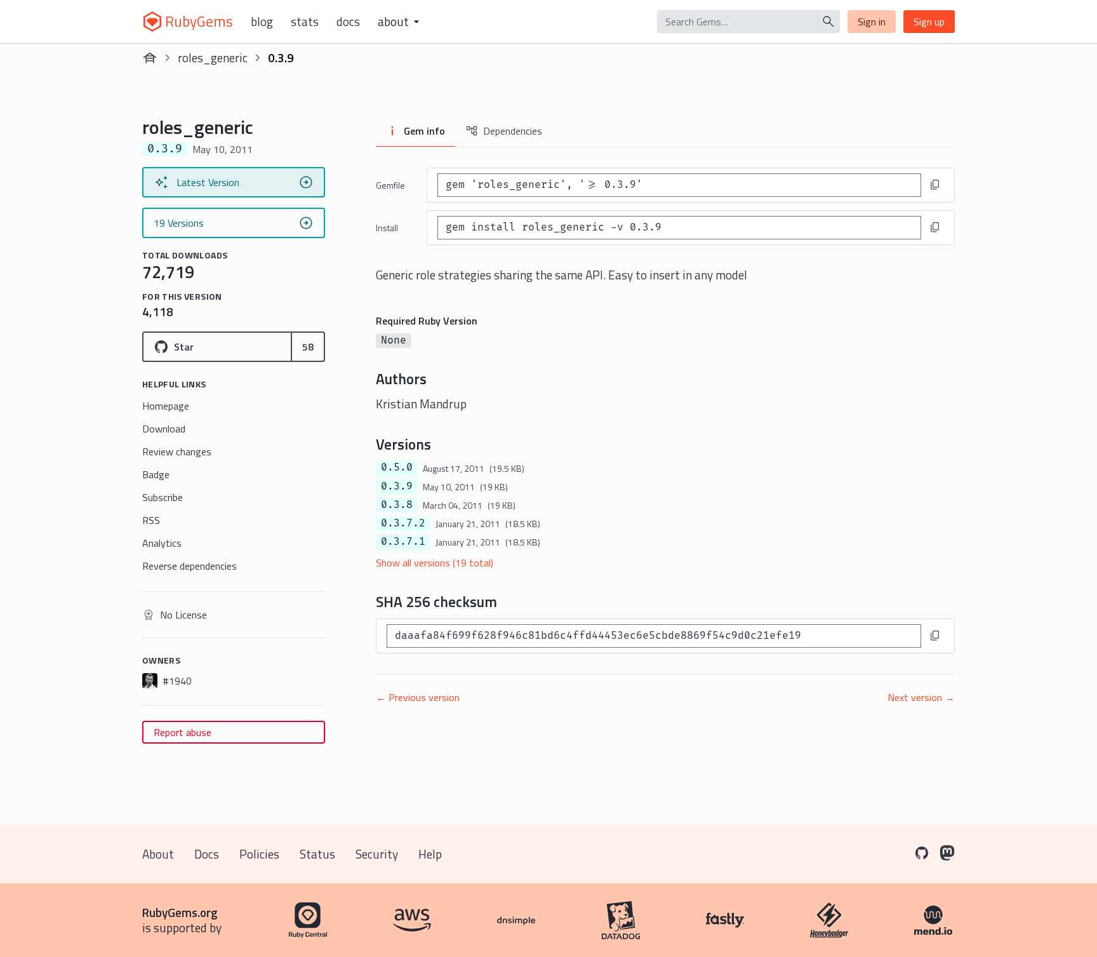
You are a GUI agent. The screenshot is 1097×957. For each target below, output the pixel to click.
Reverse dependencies (189, 565)
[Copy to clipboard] (935, 185)
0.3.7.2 (403, 523)
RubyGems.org (180, 912)
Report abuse (182, 732)
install (387, 227)
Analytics (162, 543)
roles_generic (213, 57)
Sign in (872, 21)
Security (377, 854)
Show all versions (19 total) (434, 562)
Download (163, 428)
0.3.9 (397, 486)
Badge (156, 474)
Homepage (165, 405)
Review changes (176, 451)
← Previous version (418, 697)
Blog (262, 21)
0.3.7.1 (403, 541)
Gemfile (390, 185)
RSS (151, 520)
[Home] (150, 58)
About (158, 854)
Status (317, 854)
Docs (348, 21)
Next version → (921, 697)
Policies (259, 854)
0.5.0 (397, 467)
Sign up (929, 21)
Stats (305, 21)
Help (430, 854)
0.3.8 (397, 505)
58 (308, 346)
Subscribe (162, 497)
